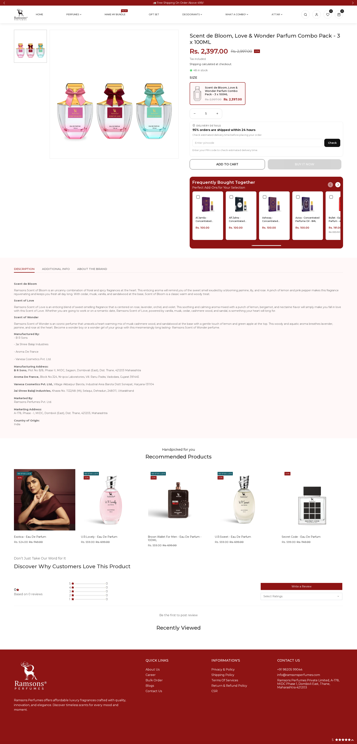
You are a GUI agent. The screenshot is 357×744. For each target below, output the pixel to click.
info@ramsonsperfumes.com (298, 675)
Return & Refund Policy (229, 685)
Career (151, 675)
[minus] (194, 114)
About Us (153, 669)
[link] (208, 204)
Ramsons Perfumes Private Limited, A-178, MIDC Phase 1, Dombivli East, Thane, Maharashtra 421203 (308, 684)
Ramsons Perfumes (177, 739)
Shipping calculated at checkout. (211, 64)
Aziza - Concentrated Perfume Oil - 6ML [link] (307, 219)
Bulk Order (154, 680)
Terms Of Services (224, 680)
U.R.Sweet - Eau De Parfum (233, 536)
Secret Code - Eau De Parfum (301, 536)
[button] (4, 2)
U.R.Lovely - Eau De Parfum (99, 536)
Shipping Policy (222, 675)
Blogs (150, 685)
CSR (214, 691)
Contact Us (154, 691)
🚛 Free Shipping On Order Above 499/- (178, 2)
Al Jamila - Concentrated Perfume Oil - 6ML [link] (206, 219)
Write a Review (301, 586)
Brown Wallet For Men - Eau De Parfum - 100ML (174, 538)
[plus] (217, 114)
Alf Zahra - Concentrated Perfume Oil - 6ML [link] (239, 219)
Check (332, 143)
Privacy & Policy (223, 669)
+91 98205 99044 (289, 669)
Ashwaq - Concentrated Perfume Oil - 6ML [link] (272, 219)
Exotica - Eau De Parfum (30, 536)
